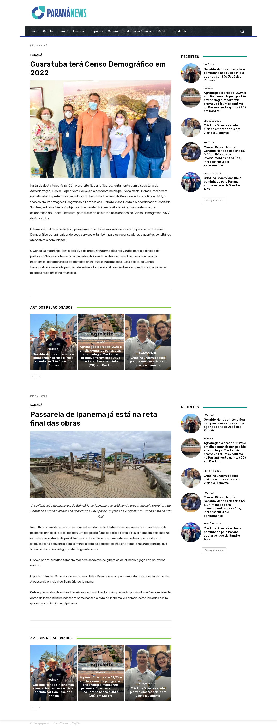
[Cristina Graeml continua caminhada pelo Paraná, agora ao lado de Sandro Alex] (191, 182)
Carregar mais (212, 200)
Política (53, 349)
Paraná (43, 45)
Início (33, 45)
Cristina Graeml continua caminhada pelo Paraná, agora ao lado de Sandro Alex (223, 183)
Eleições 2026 (147, 353)
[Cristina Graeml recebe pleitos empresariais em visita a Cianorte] (148, 342)
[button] (242, 31)
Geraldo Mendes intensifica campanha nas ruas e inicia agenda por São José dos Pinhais (53, 359)
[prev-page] (32, 376)
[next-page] (39, 376)
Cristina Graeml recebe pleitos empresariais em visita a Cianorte (148, 361)
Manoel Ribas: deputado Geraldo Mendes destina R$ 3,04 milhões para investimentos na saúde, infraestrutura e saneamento (224, 156)
